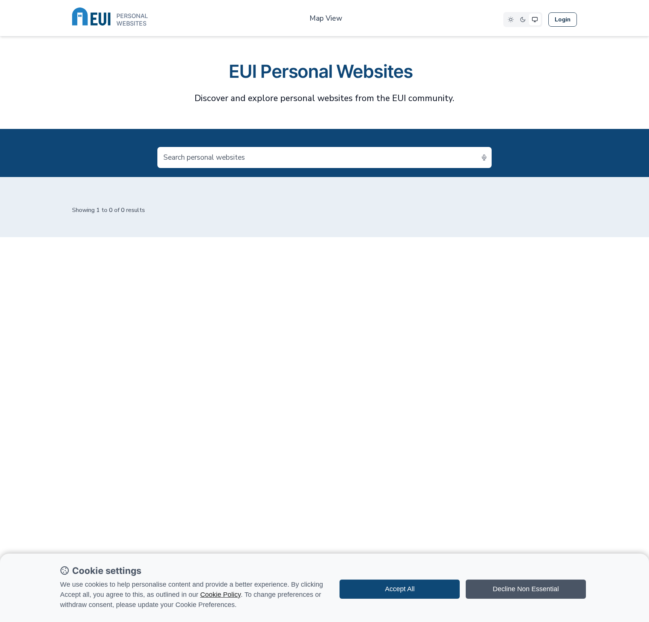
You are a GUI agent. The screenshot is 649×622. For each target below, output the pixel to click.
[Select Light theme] (511, 20)
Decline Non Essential (526, 589)
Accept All (400, 589)
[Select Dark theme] (523, 20)
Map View (325, 18)
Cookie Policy (220, 594)
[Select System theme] (535, 20)
